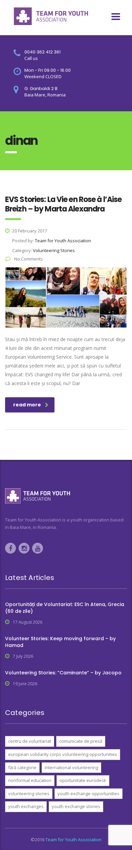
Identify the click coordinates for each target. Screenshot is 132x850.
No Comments (28, 259)
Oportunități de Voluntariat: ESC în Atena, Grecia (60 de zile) (64, 607)
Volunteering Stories (28, 793)
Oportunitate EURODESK (83, 780)
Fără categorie (22, 767)
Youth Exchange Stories (76, 806)
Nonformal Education (29, 780)
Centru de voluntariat (29, 741)
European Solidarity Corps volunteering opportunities (62, 754)
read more (27, 404)
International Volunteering (71, 767)
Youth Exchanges (26, 806)
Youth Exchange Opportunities (88, 793)
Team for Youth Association (73, 839)
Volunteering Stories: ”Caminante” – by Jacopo (63, 672)
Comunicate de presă (80, 741)
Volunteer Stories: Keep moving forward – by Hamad (60, 642)
